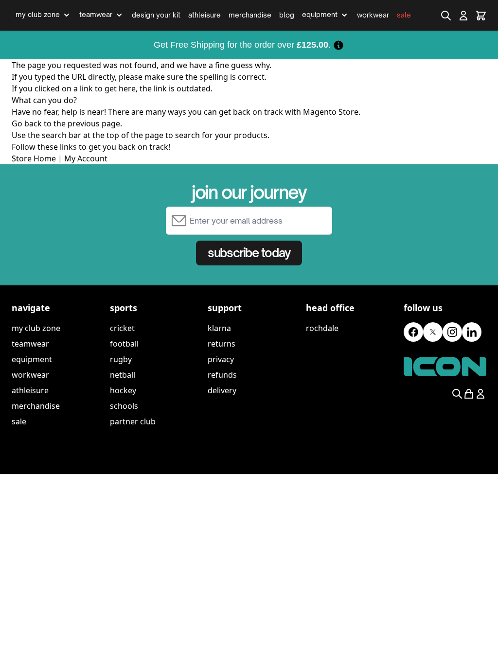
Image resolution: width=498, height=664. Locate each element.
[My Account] (463, 15)
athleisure (30, 390)
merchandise (36, 406)
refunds (222, 374)
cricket (122, 328)
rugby (121, 359)
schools (124, 406)
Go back (27, 123)
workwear (30, 374)
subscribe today (249, 252)
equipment (32, 359)
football (124, 343)
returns (221, 343)
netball (122, 374)
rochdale (322, 328)
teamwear (30, 343)
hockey (123, 390)
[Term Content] (338, 44)
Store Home (34, 158)
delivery (222, 390)
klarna (219, 328)
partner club (133, 421)
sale (19, 421)
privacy (221, 359)
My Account (85, 158)
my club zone (36, 328)
